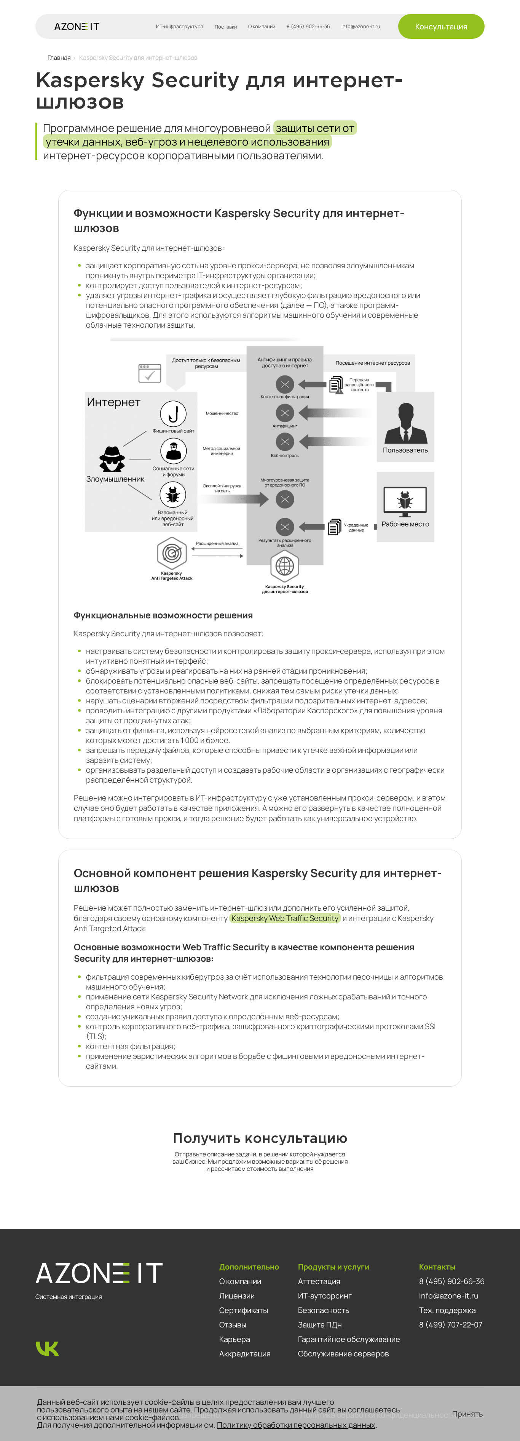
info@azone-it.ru (360, 26)
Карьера (234, 1339)
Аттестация (319, 1281)
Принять (467, 1414)
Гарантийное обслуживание (349, 1339)
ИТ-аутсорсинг (325, 1295)
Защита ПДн (320, 1324)
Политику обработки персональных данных (296, 1425)
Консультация (441, 26)
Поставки (226, 26)
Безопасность (323, 1310)
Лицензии (237, 1295)
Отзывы (232, 1324)
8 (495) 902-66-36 (308, 26)
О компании (261, 26)
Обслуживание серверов (343, 1353)
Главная (59, 57)
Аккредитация (245, 1353)
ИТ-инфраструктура (179, 26)
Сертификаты (243, 1310)
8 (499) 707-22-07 (450, 1324)
